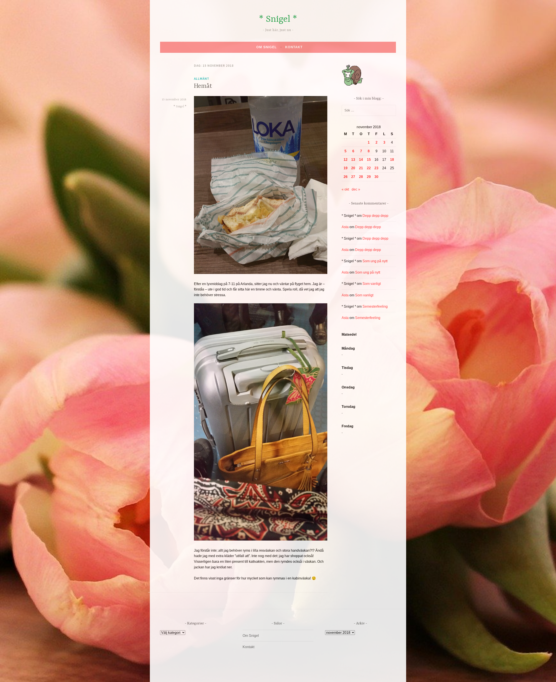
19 (346, 168)
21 (361, 168)
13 (353, 159)
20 (353, 168)
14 (361, 159)
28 (361, 177)
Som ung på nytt (374, 261)
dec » (356, 189)
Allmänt (201, 78)
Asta (345, 227)
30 (376, 177)
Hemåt (203, 86)
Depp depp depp (375, 215)
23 (376, 168)
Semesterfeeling (375, 306)
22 (369, 168)
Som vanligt (371, 283)
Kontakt (294, 47)
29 (369, 177)
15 (369, 159)
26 (346, 177)
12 (346, 159)
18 (392, 159)
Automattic (318, 674)
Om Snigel (266, 47)
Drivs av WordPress (245, 674)
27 (353, 177)
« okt (345, 189)
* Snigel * (278, 19)
